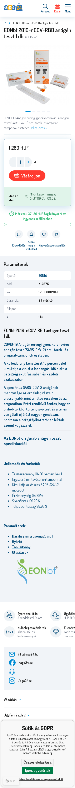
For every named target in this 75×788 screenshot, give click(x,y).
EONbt (43, 275)
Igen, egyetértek (37, 770)
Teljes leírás (38, 128)
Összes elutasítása (37, 762)
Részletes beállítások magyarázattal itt (37, 779)
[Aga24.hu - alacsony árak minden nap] (5, 23)
